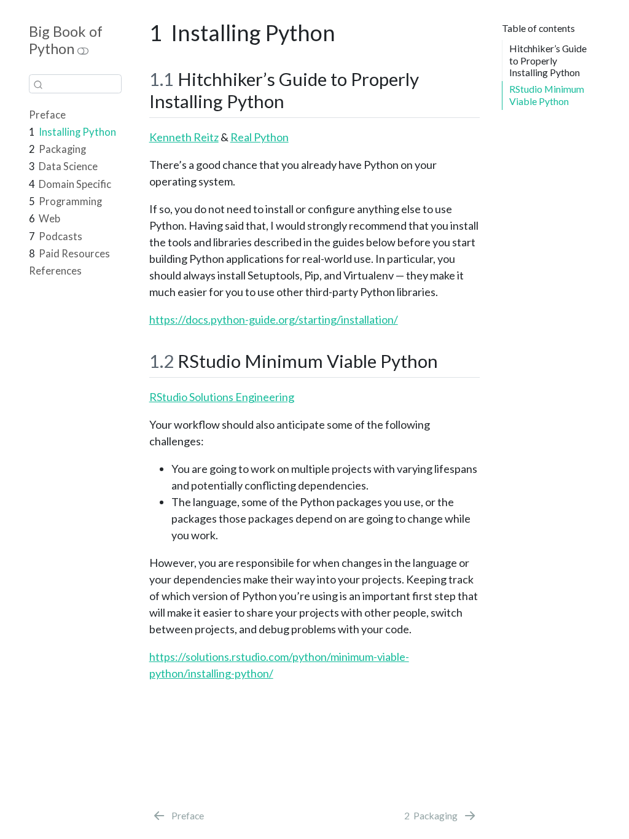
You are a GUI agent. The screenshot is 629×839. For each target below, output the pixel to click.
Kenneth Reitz (184, 137)
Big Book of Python (66, 40)
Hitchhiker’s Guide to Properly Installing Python (548, 60)
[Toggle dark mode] (82, 49)
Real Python (259, 137)
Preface (47, 115)
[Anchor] (293, 100)
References (55, 271)
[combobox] (75, 83)
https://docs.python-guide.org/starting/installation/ (273, 319)
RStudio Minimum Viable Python (546, 95)
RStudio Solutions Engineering (221, 397)
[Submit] (38, 83)
